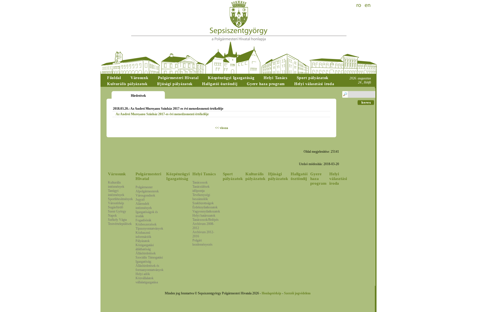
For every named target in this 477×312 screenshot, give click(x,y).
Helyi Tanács (204, 174)
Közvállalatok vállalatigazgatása (147, 280)
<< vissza (221, 128)
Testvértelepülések (120, 224)
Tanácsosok (200, 182)
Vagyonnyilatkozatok (206, 211)
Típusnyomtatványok (149, 228)
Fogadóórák (143, 220)
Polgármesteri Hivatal (148, 176)
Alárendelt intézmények (144, 206)
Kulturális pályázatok (255, 176)
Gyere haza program (318, 178)
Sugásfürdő (115, 207)
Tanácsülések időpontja (201, 189)
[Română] (359, 5)
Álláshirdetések (146, 253)
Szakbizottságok (203, 203)
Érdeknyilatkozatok (205, 207)
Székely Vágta (117, 220)
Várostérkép (116, 203)
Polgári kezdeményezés (202, 242)
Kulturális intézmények (116, 185)
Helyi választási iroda (338, 178)
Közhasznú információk (143, 235)
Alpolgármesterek (147, 191)
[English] (367, 5)
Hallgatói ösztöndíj (299, 176)
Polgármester (144, 187)
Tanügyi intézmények (116, 193)
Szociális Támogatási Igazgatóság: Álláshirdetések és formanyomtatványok (149, 263)
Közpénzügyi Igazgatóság (178, 176)
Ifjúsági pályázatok (278, 176)
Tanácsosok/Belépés (205, 220)
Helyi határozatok (203, 215)
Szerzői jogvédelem (297, 293)
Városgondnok (145, 195)
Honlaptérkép (271, 293)
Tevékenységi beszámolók (201, 197)
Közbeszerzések (146, 224)
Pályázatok (143, 241)
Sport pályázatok (233, 176)
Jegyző (140, 199)
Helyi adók (143, 274)
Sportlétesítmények (120, 199)
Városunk (117, 174)
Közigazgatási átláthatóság (145, 247)
